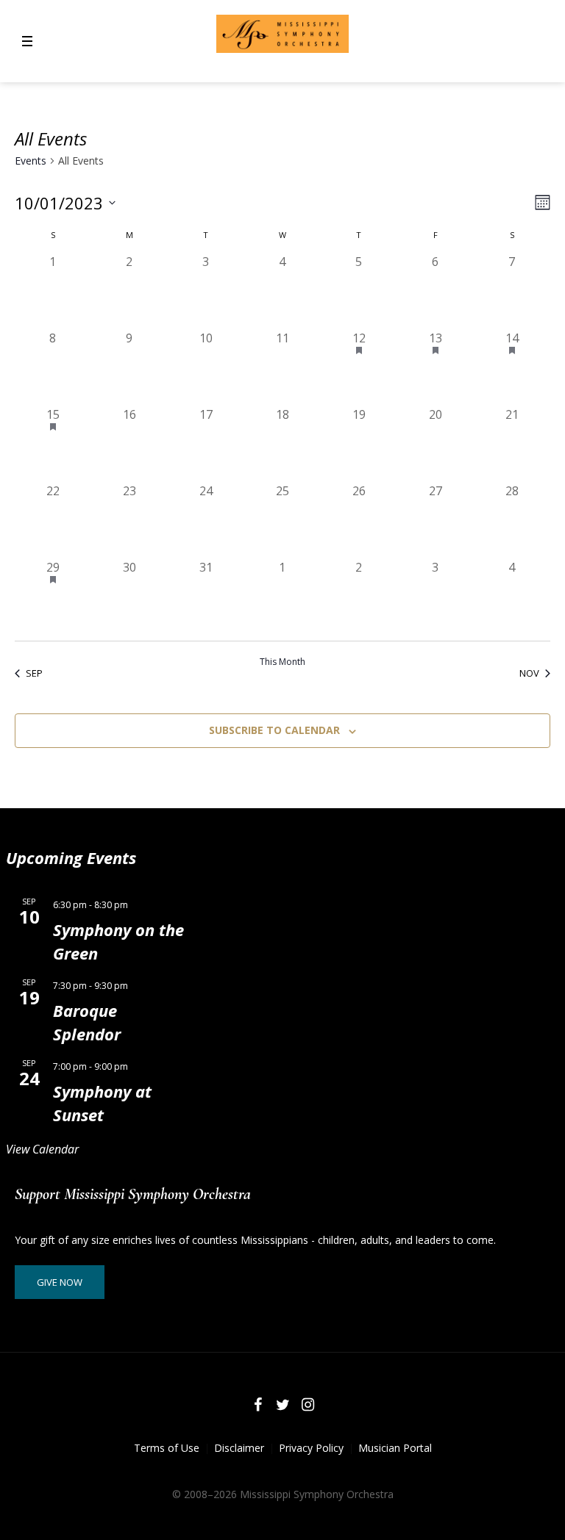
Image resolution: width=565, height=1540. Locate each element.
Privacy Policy (311, 1448)
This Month (282, 662)
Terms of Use (166, 1448)
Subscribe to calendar (274, 730)
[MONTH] (539, 202)
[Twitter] (282, 1405)
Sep (34, 673)
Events (30, 161)
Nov (529, 673)
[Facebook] (257, 1405)
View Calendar (42, 1149)
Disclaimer (239, 1448)
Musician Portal (395, 1448)
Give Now (59, 1282)
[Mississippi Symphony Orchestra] (282, 34)
